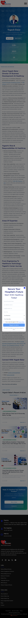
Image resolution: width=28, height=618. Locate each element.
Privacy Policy (21, 322)
